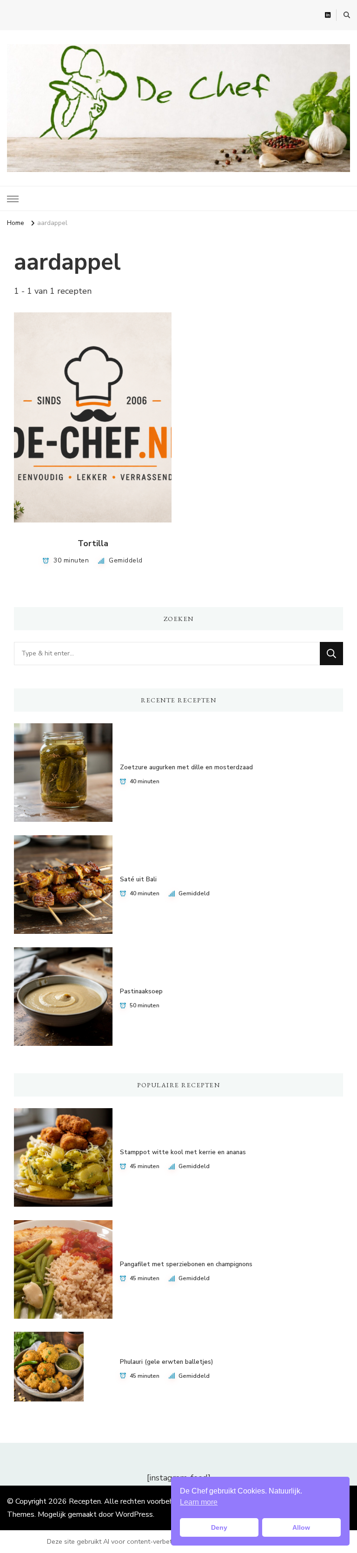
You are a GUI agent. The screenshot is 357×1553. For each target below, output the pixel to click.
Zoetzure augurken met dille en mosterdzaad (186, 767)
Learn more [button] (199, 1502)
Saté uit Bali (138, 879)
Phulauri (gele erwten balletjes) (166, 1362)
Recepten (85, 1501)
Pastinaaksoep (141, 991)
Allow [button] (301, 1527)
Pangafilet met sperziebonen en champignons (186, 1264)
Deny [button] (219, 1527)
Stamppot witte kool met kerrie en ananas (183, 1152)
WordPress (134, 1514)
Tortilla (93, 543)
